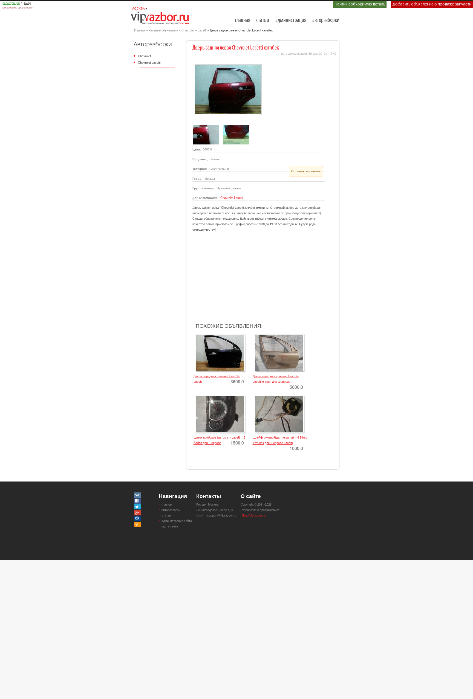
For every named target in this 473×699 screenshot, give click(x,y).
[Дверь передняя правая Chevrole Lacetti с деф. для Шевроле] (278, 335)
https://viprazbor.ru (253, 515)
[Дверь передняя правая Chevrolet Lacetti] (219, 335)
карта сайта (169, 526)
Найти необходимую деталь (359, 4)
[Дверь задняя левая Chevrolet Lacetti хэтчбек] (227, 66)
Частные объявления (163, 30)
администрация (290, 20)
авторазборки (325, 20)
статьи (262, 20)
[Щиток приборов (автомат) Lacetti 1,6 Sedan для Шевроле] (219, 397)
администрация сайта (176, 520)
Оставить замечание (306, 171)
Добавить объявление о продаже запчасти (432, 4)
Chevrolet (187, 30)
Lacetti (202, 30)
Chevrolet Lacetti (149, 62)
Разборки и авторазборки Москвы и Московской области (161, 18)
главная (242, 20)
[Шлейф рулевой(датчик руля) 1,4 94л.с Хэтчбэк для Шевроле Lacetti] (278, 397)
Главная (139, 30)
